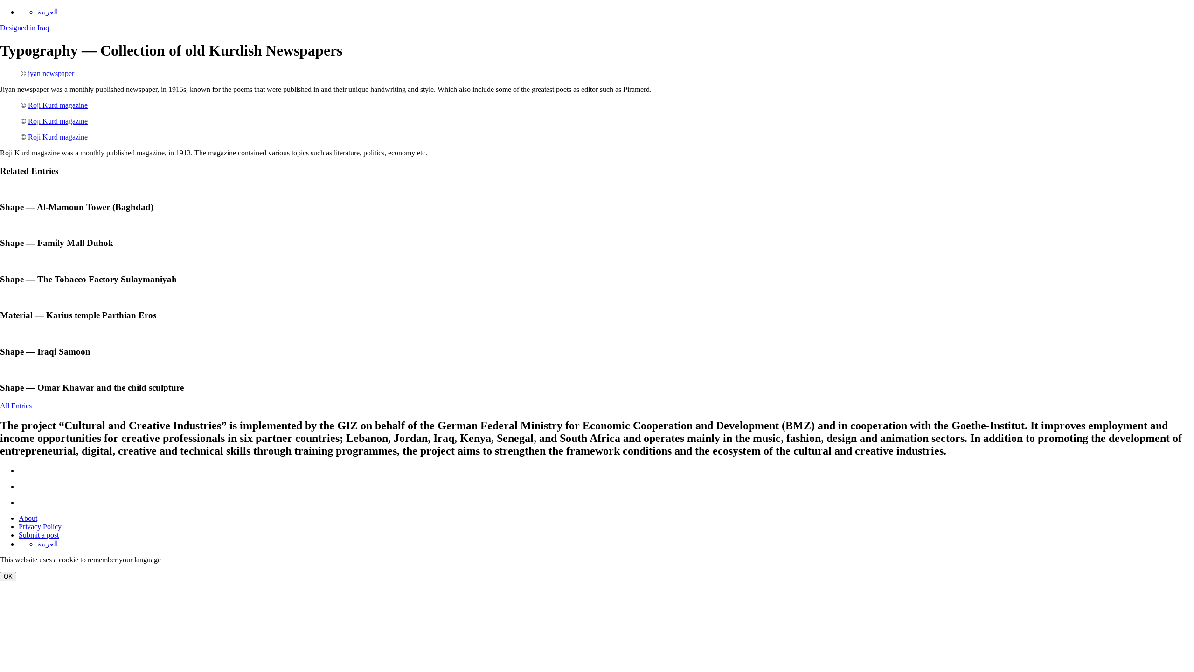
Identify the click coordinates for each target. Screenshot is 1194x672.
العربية (47, 12)
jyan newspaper (51, 73)
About (28, 518)
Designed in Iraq (24, 28)
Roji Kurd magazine (58, 105)
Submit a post (39, 535)
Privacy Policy (40, 527)
